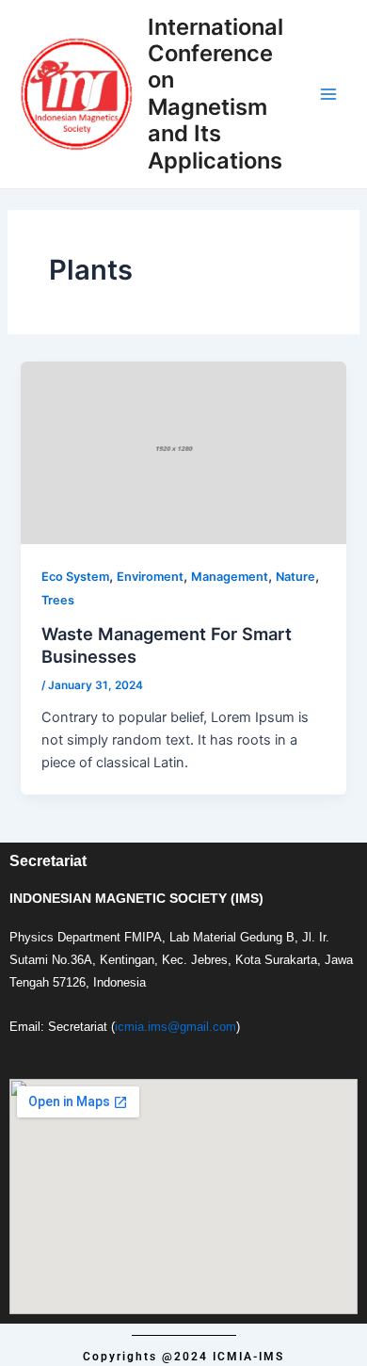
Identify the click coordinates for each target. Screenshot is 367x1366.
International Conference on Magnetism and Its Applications (215, 93)
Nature (295, 577)
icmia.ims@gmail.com (175, 1027)
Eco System (75, 577)
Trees (57, 600)
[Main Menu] (328, 94)
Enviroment (150, 577)
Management (229, 577)
